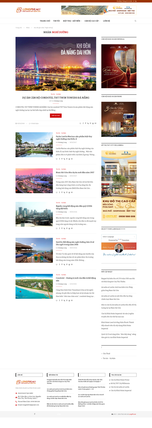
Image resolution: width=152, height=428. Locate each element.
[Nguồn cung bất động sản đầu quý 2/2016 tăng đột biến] (34, 214)
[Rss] (135, 1)
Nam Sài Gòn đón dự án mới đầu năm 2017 (75, 172)
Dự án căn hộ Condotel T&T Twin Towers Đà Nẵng (55, 97)
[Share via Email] (95, 123)
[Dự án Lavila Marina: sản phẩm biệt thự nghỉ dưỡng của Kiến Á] (34, 144)
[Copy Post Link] (88, 123)
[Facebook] (133, 1)
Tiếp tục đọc (56, 115)
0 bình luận (35, 123)
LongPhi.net (132, 414)
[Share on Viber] (90, 123)
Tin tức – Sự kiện (109, 358)
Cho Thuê (106, 354)
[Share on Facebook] (83, 123)
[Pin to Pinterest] (85, 123)
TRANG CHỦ (45, 21)
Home (59, 414)
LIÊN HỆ (106, 21)
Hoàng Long (58, 101)
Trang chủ (19, 27)
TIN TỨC (56, 21)
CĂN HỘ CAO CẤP (91, 21)
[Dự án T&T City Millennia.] (118, 152)
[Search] (135, 21)
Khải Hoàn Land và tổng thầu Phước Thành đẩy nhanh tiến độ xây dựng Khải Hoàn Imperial (117, 325)
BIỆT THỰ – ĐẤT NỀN (71, 21)
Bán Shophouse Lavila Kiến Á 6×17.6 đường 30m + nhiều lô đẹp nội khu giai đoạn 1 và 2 (91, 404)
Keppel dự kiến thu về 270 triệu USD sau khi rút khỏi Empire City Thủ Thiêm (59, 381)
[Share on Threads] (93, 123)
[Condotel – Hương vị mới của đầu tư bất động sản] (34, 286)
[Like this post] (80, 123)
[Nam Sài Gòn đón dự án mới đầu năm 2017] (34, 180)
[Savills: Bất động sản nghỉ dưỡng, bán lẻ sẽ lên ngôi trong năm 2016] (34, 250)
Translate (125, 240)
